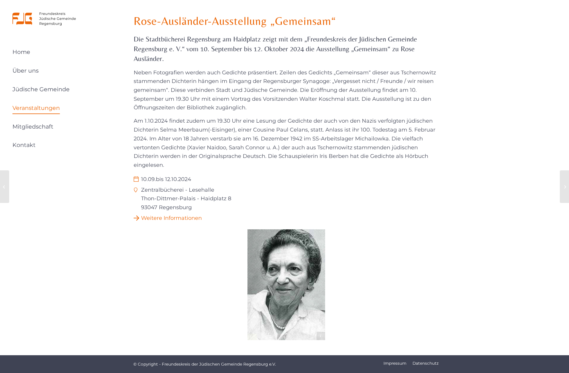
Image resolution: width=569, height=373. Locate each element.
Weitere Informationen (171, 218)
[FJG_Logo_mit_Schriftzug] (44, 19)
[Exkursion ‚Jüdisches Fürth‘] (564, 186)
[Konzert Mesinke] (4, 186)
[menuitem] (44, 53)
